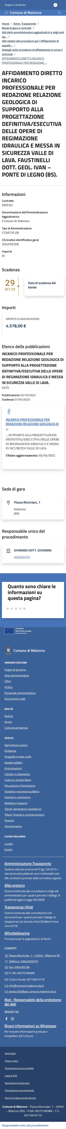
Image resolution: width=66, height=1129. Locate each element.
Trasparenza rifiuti (18, 907)
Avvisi (8, 722)
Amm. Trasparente (24, 23)
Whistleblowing (16, 933)
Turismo (9, 820)
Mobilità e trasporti (15, 803)
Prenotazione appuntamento (19, 1090)
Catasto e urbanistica (17, 774)
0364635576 (22, 557)
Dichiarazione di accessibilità (19, 1068)
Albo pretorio (14, 885)
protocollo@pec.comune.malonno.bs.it (32, 991)
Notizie (8, 716)
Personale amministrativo (20, 693)
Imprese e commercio (17, 797)
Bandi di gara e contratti (16, 28)
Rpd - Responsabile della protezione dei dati (32, 1002)
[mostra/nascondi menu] (6, 13)
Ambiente (10, 751)
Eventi (8, 849)
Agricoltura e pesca (15, 745)
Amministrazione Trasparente (27, 863)
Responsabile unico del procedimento (25, 1125)
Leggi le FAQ (11, 1076)
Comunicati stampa (16, 728)
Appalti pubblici (13, 762)
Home (5, 23)
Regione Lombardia (15, 5)
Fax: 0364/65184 (19, 967)
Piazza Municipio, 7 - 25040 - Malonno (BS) (35, 955)
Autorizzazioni (13, 768)
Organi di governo (15, 670)
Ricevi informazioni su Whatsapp (30, 1026)
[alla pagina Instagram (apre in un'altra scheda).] (12, 1018)
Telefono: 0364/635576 (23, 961)
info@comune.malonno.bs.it (26, 986)
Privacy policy (11, 1061)
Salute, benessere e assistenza (22, 809)
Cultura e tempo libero (17, 780)
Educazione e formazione (19, 786)
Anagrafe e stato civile (17, 756)
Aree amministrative (16, 675)
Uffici (7, 681)
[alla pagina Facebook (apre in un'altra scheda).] (6, 1018)
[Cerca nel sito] (59, 13)
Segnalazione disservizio (17, 1083)
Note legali (10, 1053)
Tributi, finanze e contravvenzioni (24, 815)
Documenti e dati (14, 699)
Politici (8, 687)
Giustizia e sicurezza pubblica (21, 791)
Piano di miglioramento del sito (20, 1098)
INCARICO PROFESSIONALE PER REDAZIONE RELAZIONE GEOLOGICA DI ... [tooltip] (32, 424)
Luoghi (8, 844)
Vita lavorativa (13, 826)
